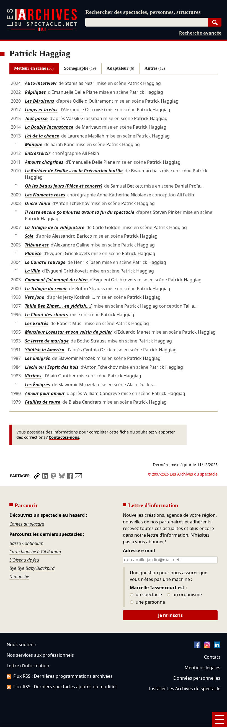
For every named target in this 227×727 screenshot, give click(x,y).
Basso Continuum (26, 543)
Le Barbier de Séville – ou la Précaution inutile (74, 171)
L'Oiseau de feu (24, 560)
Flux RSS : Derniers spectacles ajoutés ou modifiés (65, 687)
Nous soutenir (22, 645)
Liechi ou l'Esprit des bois (52, 367)
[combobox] (146, 22)
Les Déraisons (39, 101)
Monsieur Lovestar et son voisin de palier (68, 332)
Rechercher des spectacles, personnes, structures (143, 12)
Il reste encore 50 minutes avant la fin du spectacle (79, 212)
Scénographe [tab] (80, 68)
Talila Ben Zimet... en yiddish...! (58, 306)
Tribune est (37, 245)
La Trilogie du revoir (46, 288)
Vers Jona (35, 297)
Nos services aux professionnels (40, 655)
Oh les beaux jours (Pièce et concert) (63, 186)
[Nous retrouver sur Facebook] (197, 646)
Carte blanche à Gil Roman (35, 552)
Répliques (35, 92)
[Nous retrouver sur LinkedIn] (217, 646)
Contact (212, 657)
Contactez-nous (64, 437)
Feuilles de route (42, 402)
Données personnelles (196, 678)
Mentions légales (202, 667)
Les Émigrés (37, 358)
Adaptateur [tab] (120, 68)
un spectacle (148, 594)
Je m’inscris (170, 615)
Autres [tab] (155, 68)
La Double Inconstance (49, 127)
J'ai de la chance (42, 136)
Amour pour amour (45, 393)
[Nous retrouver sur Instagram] (207, 646)
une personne (150, 602)
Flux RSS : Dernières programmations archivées (63, 676)
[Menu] (219, 719)
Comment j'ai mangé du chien (56, 280)
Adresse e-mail (139, 550)
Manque (33, 144)
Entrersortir (37, 153)
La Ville (32, 271)
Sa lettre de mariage (47, 341)
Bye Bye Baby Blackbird (32, 568)
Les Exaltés (36, 323)
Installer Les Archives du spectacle (184, 689)
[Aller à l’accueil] (42, 30)
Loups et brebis (41, 110)
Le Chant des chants (46, 314)
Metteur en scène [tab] (34, 68)
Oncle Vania (37, 203)
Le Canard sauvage (45, 262)
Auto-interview (40, 83)
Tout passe (36, 118)
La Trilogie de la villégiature (54, 227)
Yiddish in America (45, 350)
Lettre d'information (28, 666)
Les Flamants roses (45, 195)
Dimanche (19, 576)
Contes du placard (26, 524)
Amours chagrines (44, 162)
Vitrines (33, 376)
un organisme (186, 594)
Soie (29, 236)
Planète (33, 253)
